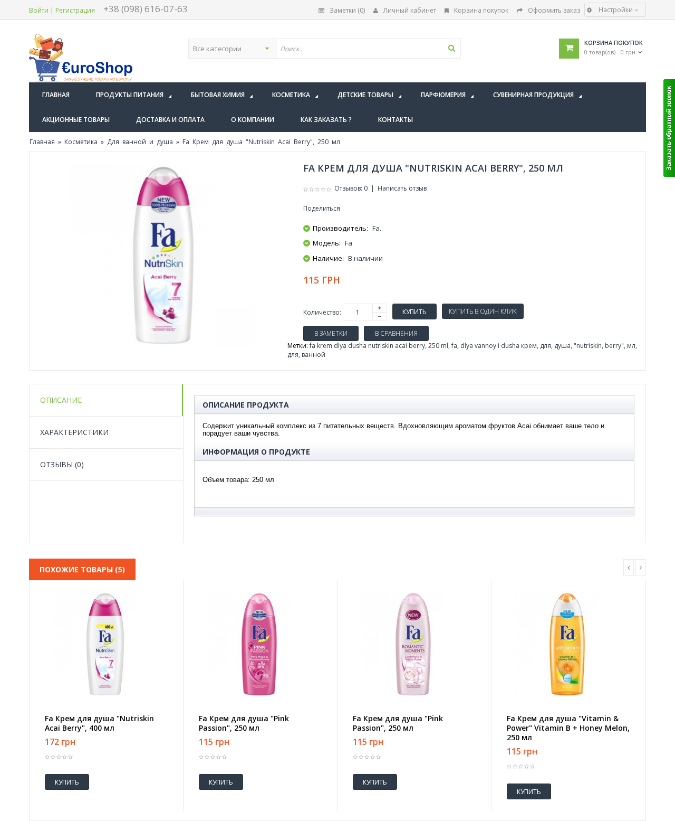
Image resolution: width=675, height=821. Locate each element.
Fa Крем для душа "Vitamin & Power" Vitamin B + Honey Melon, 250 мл (568, 728)
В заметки (331, 333)
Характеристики (74, 432)
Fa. (376, 228)
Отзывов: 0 (351, 188)
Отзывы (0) (62, 464)
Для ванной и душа (140, 141)
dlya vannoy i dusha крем (498, 345)
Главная (42, 141)
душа (562, 345)
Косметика (81, 141)
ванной (313, 354)
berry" (614, 345)
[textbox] (368, 48)
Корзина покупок (481, 10)
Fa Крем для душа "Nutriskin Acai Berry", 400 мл (99, 723)
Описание (61, 400)
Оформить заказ (554, 10)
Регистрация (75, 10)
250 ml (438, 345)
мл (631, 345)
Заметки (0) (347, 10)
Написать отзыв (402, 188)
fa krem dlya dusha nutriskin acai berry (367, 345)
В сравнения (396, 333)
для (545, 345)
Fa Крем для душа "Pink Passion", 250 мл (244, 723)
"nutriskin (588, 345)
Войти (39, 10)
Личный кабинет (409, 10)
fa (454, 345)
